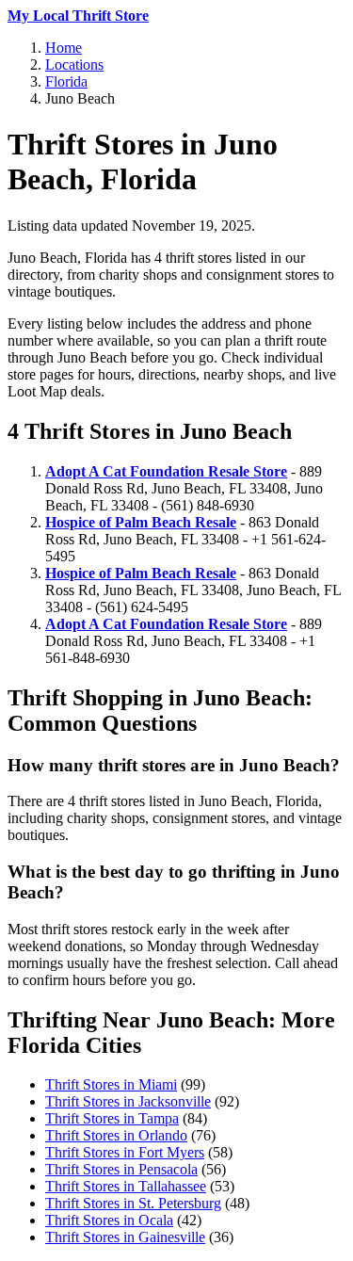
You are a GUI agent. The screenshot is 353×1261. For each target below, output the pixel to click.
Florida (66, 81)
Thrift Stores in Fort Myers (124, 1152)
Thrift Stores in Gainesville (125, 1237)
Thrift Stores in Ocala (109, 1220)
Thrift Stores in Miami (111, 1084)
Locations (74, 65)
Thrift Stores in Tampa (112, 1118)
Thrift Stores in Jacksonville (128, 1101)
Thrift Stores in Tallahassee (125, 1186)
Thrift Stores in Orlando (116, 1135)
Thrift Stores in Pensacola (121, 1169)
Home (63, 48)
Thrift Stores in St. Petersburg (133, 1203)
